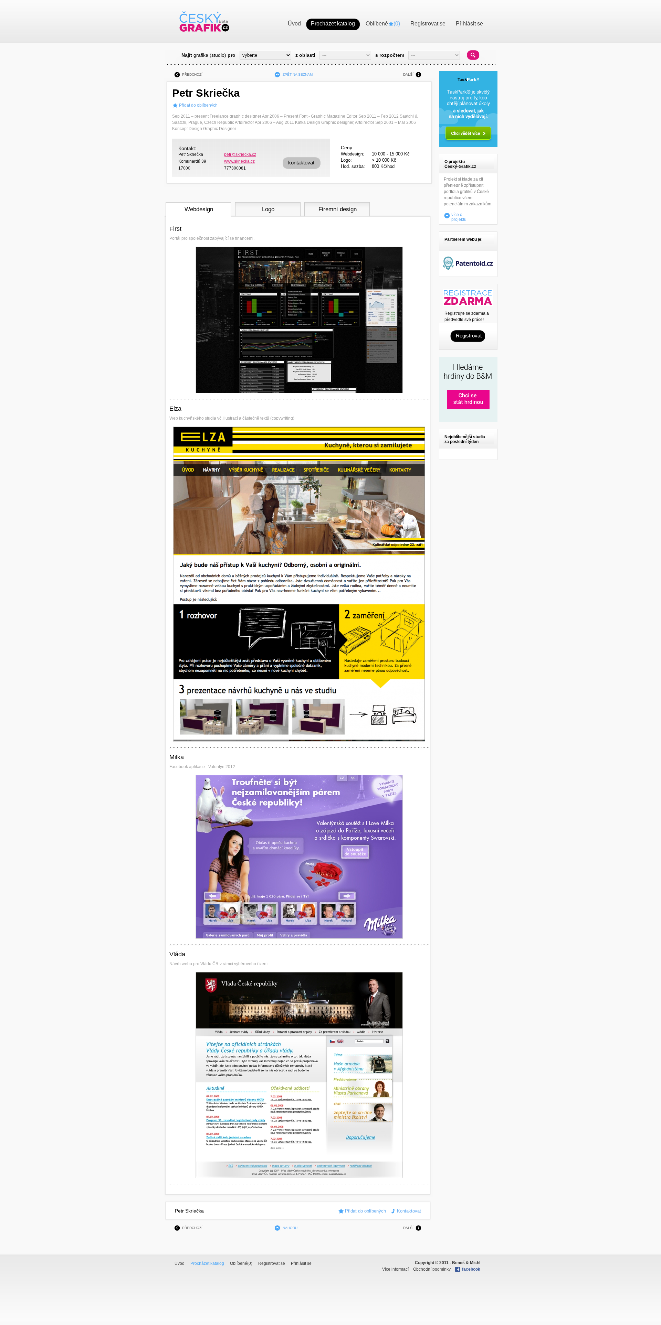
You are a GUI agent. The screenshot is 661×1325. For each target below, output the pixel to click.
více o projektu (458, 215)
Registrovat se (271, 1263)
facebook (471, 1269)
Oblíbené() (241, 1263)
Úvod (180, 1263)
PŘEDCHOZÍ (192, 74)
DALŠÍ (408, 74)
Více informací (395, 1269)
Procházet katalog (207, 1263)
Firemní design (337, 209)
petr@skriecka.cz (240, 154)
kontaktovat (301, 162)
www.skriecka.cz (239, 161)
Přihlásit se (301, 1263)
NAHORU (290, 1228)
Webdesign (199, 209)
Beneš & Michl (466, 1262)
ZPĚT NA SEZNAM (298, 74)
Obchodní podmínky (432, 1269)
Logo (268, 209)
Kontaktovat (409, 1211)
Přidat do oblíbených (198, 105)
